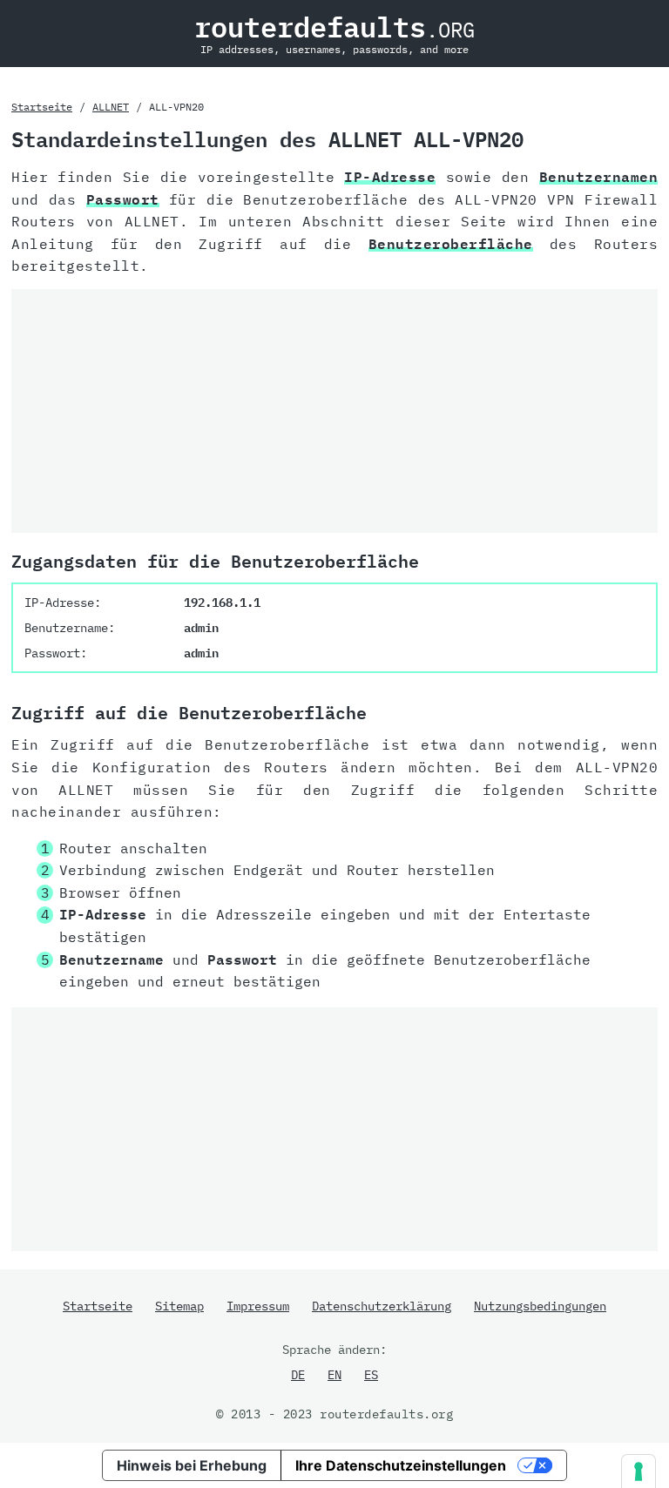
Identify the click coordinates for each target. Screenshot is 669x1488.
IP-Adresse (390, 176)
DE (298, 1375)
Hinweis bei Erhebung (192, 1465)
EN (334, 1375)
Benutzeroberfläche (450, 243)
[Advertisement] (334, 411)
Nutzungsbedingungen (540, 1306)
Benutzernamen (599, 176)
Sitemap (179, 1306)
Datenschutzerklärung (381, 1306)
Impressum (257, 1306)
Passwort (122, 199)
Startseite (41, 106)
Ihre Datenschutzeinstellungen (400, 1465)
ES (371, 1375)
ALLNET (110, 106)
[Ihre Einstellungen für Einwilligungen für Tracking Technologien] (638, 1471)
